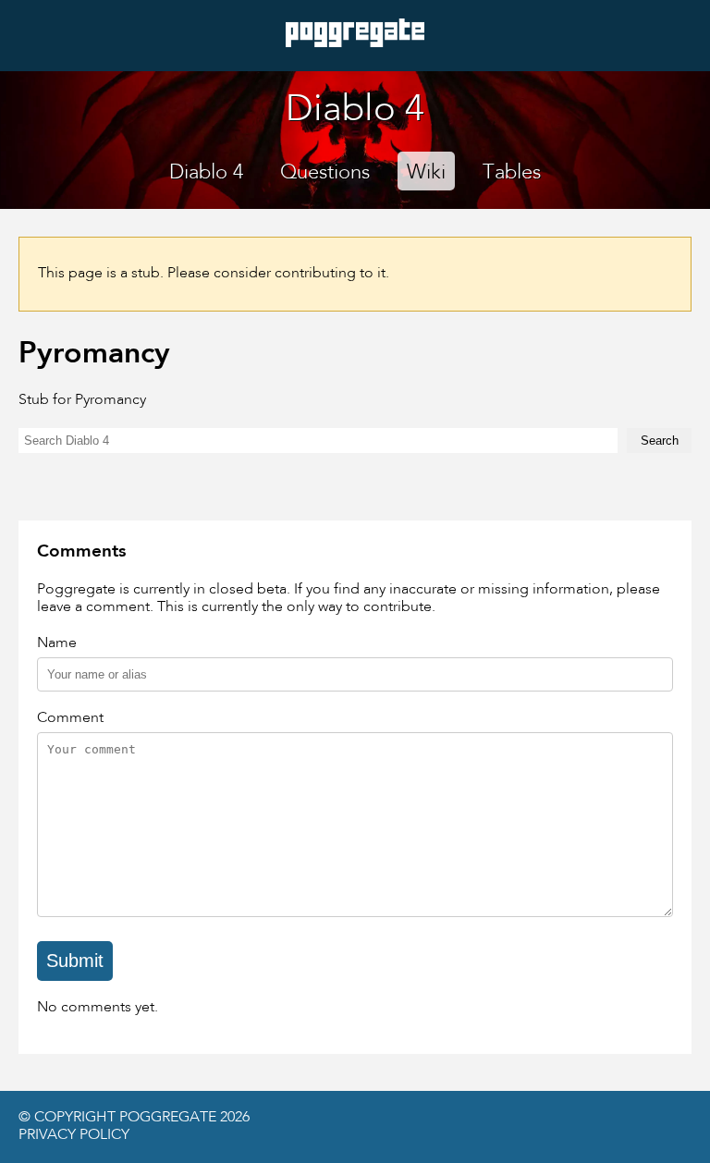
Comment (70, 718)
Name (57, 643)
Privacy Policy (73, 1135)
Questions (325, 173)
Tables (512, 173)
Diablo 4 (206, 173)
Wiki (426, 173)
